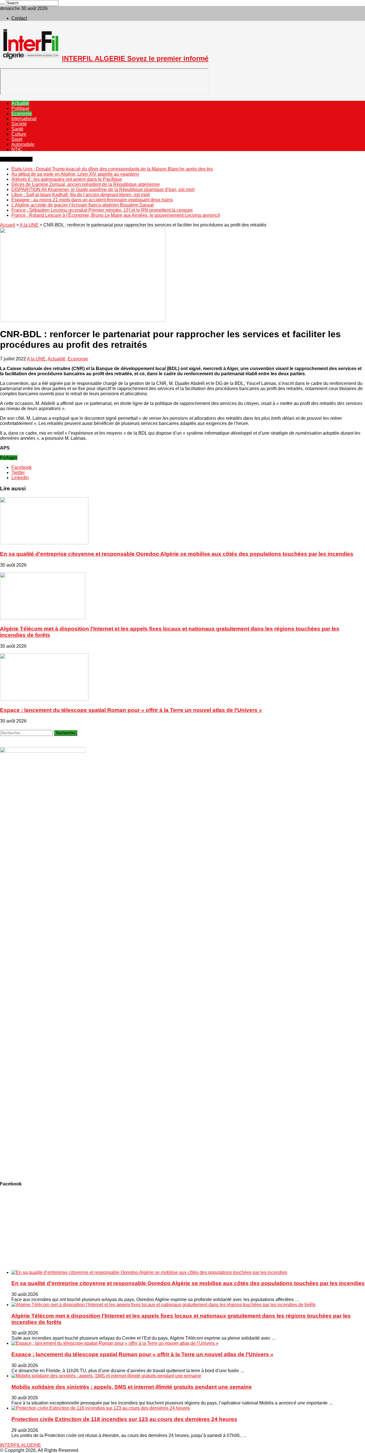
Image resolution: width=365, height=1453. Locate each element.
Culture (18, 134)
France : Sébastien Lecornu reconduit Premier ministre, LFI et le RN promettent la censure (102, 210)
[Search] (2, 4)
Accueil (7, 224)
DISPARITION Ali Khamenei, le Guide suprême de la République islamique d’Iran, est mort (102, 189)
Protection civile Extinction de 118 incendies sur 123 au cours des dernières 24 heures (124, 1419)
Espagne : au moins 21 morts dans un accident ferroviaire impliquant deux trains (92, 199)
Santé (17, 129)
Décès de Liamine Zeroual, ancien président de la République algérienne (85, 184)
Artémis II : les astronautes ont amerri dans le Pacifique (66, 179)
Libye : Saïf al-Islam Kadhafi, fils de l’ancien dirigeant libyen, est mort (80, 194)
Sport (16, 139)
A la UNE (29, 224)
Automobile (23, 144)
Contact (19, 18)
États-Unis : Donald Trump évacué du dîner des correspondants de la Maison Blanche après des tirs (112, 168)
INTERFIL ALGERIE (20, 1445)
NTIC (16, 149)
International (23, 118)
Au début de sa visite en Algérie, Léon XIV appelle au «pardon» (75, 174)
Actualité (20, 103)
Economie (21, 113)
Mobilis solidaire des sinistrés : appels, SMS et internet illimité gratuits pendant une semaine (131, 1387)
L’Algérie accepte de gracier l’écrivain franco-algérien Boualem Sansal (82, 204)
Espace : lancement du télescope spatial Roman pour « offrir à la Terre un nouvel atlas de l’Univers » (131, 710)
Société (19, 123)
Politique (20, 108)
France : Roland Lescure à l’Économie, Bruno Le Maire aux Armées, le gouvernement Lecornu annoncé (115, 215)
